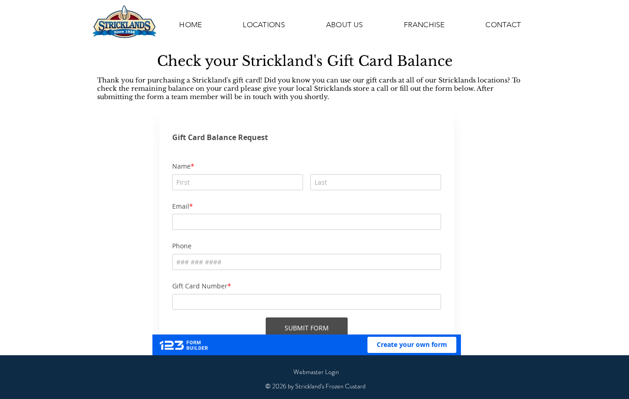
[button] (264, 24)
